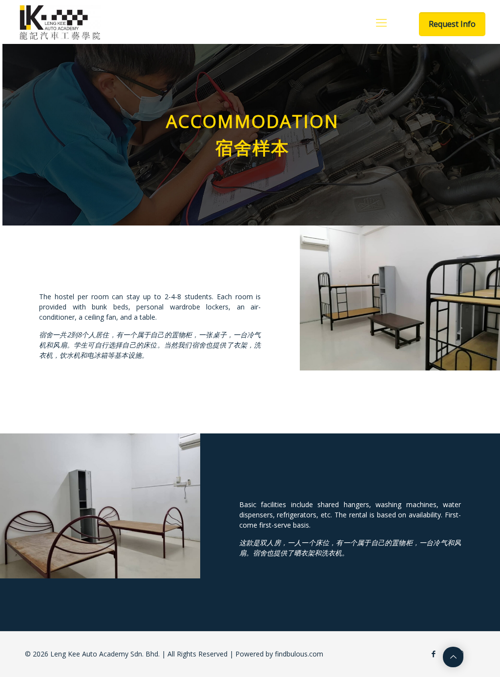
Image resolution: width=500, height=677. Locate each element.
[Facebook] (434, 653)
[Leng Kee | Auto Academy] (60, 22)
